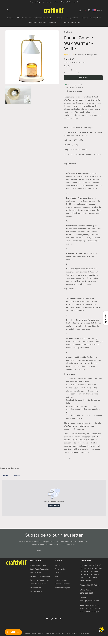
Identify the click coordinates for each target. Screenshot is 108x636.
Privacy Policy (35, 587)
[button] (7, 10)
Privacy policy (60, 633)
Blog (56, 576)
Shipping (67, 62)
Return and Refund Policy (39, 580)
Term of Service (36, 591)
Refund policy (49, 633)
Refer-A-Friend (35, 573)
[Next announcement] (102, 2)
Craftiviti (27, 633)
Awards (58, 565)
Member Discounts (62, 580)
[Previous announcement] (6, 2)
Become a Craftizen (62, 584)
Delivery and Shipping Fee (40, 576)
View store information (74, 91)
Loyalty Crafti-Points (38, 565)
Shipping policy (84, 633)
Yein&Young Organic (62, 587)
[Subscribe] (70, 550)
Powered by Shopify (37, 633)
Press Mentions (60, 569)
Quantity (67, 66)
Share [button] (69, 458)
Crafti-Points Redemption (39, 569)
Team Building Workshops (39, 584)
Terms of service (72, 633)
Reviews (58, 573)
